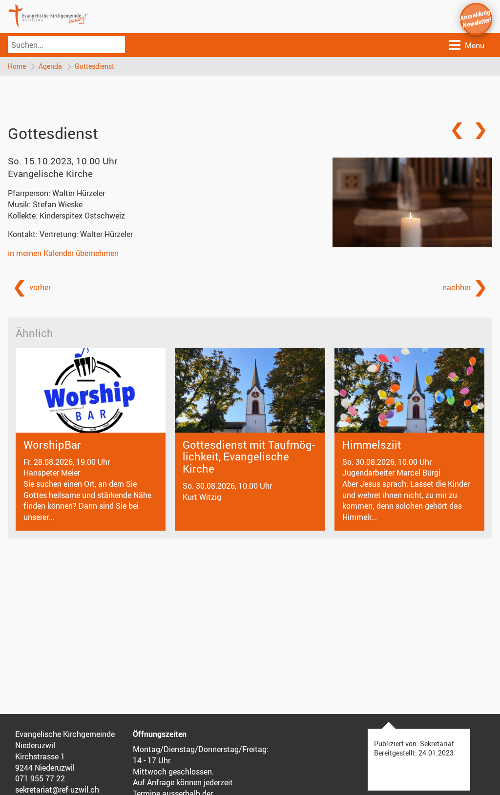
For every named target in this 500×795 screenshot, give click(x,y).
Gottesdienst (94, 66)
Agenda (50, 66)
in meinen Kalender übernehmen (63, 253)
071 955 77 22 (40, 778)
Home (17, 66)
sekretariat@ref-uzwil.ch (57, 789)
